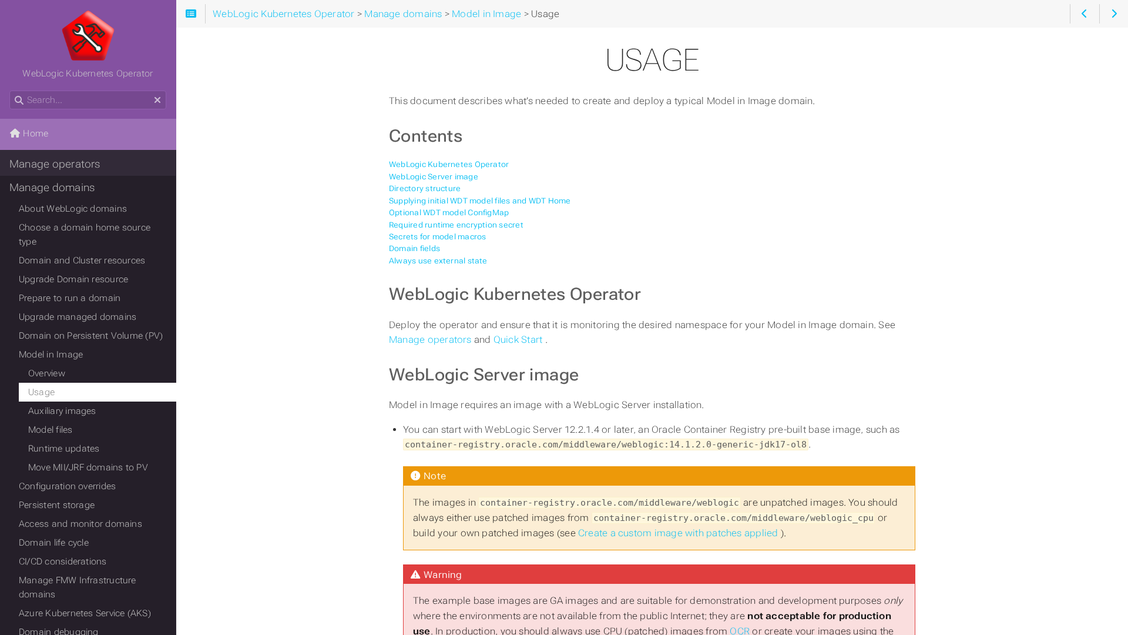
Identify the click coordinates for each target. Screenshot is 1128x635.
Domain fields (414, 248)
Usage (41, 392)
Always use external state (438, 260)
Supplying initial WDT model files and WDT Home (479, 200)
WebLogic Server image (433, 176)
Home (34, 133)
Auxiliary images (62, 411)
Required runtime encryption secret (456, 224)
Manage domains (52, 187)
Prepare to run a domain (69, 298)
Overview (46, 373)
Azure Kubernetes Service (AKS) (85, 613)
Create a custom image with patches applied (679, 533)
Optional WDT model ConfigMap (449, 212)
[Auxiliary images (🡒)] (1113, 13)
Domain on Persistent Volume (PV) (91, 335)
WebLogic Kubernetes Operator (449, 164)
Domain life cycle (54, 542)
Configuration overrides (67, 486)
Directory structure (425, 188)
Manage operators (431, 339)
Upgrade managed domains (77, 317)
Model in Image (51, 354)
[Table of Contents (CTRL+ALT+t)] (190, 13)
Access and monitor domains (80, 524)
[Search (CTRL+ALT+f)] (19, 100)
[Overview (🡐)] (1084, 13)
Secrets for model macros (437, 236)
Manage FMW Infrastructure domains (77, 587)
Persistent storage (57, 505)
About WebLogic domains (73, 208)
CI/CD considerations (63, 561)
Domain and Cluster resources (82, 260)
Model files (50, 430)
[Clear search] (157, 100)
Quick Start (519, 339)
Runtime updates (63, 448)
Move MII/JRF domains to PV (88, 467)
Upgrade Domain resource (73, 279)
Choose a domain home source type (84, 234)
